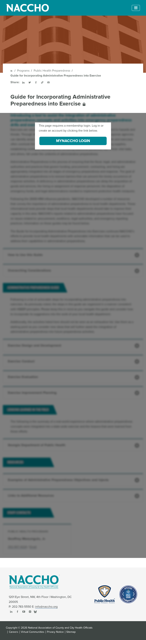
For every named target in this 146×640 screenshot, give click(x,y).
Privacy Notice (55, 632)
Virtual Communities (32, 632)
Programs (23, 71)
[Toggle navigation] (136, 8)
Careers (13, 632)
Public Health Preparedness (52, 71)
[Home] (11, 71)
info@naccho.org (46, 607)
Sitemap (71, 632)
